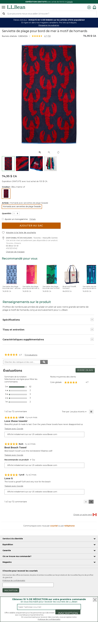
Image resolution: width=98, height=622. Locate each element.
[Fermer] (95, 599)
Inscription (68, 612)
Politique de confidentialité (49, 619)
